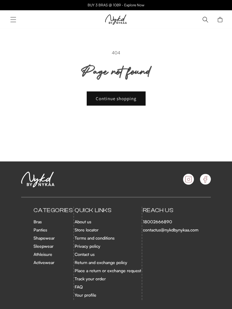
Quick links (93, 210)
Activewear (44, 262)
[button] (13, 19)
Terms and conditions (94, 238)
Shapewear (44, 238)
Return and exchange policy (101, 262)
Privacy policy (87, 246)
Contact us (85, 254)
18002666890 (157, 221)
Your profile (85, 295)
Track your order (90, 278)
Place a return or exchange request (108, 270)
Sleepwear (43, 246)
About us (83, 221)
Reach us (158, 210)
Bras (38, 221)
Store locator (86, 229)
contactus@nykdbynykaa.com (170, 229)
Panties (40, 229)
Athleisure (43, 254)
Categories (53, 210)
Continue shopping (116, 98)
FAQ (79, 286)
